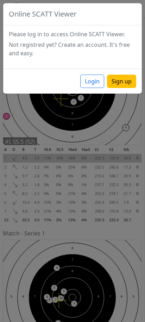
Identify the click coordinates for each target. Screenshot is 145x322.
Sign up (122, 81)
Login (92, 81)
